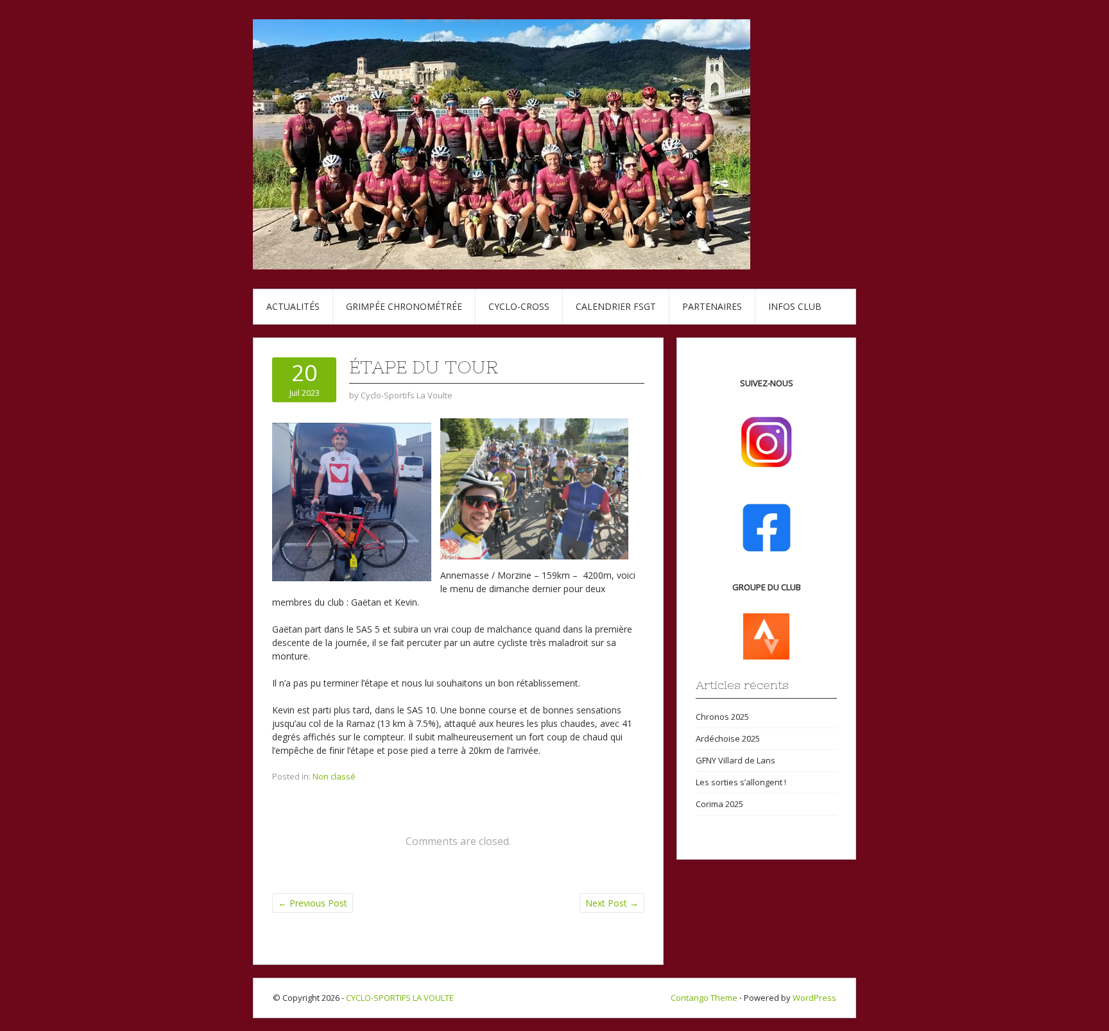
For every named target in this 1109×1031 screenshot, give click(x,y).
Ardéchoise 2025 (728, 738)
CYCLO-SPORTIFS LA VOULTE (400, 997)
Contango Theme (704, 997)
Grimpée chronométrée (404, 306)
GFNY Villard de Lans (735, 760)
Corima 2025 (719, 804)
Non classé (334, 776)
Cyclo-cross (518, 306)
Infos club (794, 306)
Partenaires (712, 306)
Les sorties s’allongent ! (741, 782)
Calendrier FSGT (616, 306)
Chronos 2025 (722, 716)
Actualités (293, 306)
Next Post (612, 903)
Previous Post (312, 903)
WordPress (814, 997)
